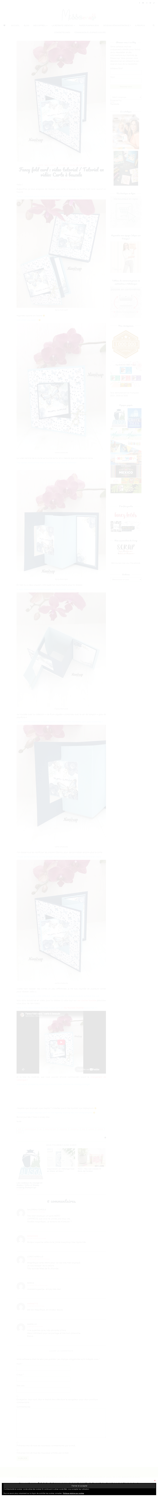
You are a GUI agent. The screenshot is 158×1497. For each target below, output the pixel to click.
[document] (79, 748)
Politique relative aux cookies (73, 1493)
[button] (155, 1480)
